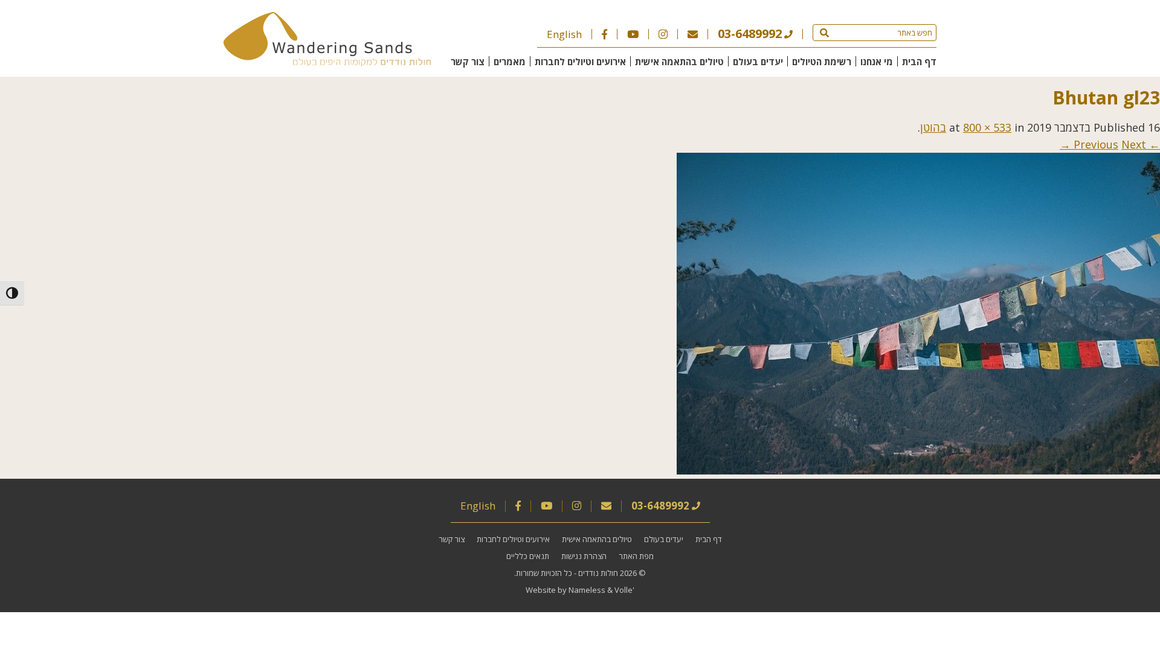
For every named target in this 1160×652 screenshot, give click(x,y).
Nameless (587, 589)
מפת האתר (636, 556)
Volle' (624, 589)
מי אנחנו (876, 62)
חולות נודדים (598, 572)
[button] (824, 32)
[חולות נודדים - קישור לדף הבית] (327, 62)
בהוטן (933, 127)
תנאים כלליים (527, 556)
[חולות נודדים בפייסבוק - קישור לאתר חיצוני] (604, 34)
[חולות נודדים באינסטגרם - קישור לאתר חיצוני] (663, 34)
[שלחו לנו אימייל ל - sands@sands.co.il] (693, 34)
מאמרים (510, 62)
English (564, 34)
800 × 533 (987, 127)
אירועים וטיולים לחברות (580, 62)
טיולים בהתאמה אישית (679, 62)
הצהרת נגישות (584, 556)
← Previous (1117, 144)
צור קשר (468, 62)
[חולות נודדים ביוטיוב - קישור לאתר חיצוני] (633, 34)
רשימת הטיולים (821, 62)
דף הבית (919, 62)
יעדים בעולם (758, 62)
